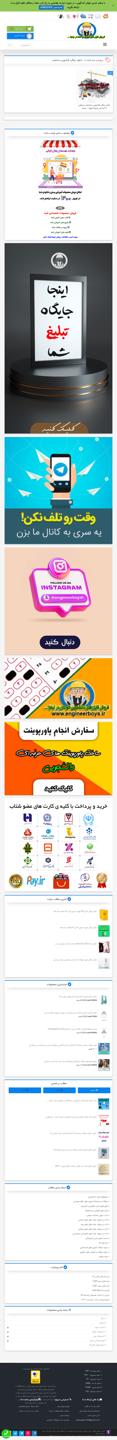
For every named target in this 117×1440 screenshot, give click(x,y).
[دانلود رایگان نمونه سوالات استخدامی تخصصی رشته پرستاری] (103, 963)
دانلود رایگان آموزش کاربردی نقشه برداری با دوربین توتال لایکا (75, 1149)
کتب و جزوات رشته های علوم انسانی (93, 1220)
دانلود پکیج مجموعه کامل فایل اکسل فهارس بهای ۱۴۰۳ (77, 996)
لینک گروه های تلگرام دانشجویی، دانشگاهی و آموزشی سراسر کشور (73, 1100)
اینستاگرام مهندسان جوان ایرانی (89, 1411)
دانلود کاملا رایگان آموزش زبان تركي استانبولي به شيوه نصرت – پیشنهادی (71, 1116)
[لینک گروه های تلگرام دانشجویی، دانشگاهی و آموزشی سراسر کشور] (103, 1104)
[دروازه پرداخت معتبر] (35, 1382)
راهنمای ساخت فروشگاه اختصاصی (58, 1420)
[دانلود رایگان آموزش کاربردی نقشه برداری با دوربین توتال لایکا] (103, 1153)
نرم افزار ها (103, 1243)
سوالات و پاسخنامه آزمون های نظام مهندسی (90, 1201)
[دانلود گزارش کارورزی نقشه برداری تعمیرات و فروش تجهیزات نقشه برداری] (103, 1016)
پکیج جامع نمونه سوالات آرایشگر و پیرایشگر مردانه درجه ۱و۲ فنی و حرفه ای (70, 1061)
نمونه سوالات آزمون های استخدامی (94, 1247)
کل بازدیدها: (104, 1290)
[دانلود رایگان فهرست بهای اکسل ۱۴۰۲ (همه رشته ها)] (103, 931)
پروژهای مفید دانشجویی (98, 1197)
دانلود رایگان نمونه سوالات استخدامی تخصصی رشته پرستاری (75, 960)
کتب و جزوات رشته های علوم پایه (94, 1224)
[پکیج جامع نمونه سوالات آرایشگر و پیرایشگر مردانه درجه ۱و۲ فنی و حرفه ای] (103, 1065)
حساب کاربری (19, 35)
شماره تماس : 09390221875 (51, 7)
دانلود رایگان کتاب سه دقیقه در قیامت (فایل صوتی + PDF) (76, 1166)
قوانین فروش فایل (63, 1406)
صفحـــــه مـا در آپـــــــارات (29, 1411)
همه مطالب (103, 1256)
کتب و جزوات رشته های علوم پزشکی (93, 1229)
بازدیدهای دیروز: (103, 1285)
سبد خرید (17, 28)
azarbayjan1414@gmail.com (88, 1420)
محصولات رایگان (98, 1331)
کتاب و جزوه (99, 1327)
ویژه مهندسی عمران (97, 1340)
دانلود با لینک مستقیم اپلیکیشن (28, 1406)
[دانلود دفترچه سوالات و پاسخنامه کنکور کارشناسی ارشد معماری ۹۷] (103, 1136)
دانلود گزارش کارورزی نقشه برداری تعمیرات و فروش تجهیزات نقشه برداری (70, 1012)
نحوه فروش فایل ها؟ (96, 1344)
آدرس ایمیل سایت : (93, 1415)
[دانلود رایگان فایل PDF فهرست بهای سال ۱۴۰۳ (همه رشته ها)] (103, 914)
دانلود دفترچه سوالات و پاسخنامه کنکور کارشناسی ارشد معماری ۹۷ (73, 1133)
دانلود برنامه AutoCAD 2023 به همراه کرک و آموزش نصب (76, 943)
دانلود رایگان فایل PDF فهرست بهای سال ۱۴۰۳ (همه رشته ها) (75, 911)
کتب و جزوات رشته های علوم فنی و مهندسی (90, 1233)
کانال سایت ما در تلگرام (92, 1406)
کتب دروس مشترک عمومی (97, 1215)
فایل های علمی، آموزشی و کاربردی (94, 1206)
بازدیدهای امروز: (103, 1281)
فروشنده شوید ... (63, 1415)
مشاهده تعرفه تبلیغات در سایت (59, 1411)
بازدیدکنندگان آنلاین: (101, 1276)
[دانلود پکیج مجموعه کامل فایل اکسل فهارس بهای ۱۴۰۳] (103, 1000)
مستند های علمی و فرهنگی (97, 1238)
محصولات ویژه (98, 1336)
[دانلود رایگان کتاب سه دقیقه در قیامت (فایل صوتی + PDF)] (103, 1169)
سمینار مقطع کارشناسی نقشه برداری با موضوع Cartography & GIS (72, 1029)
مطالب (101, 1323)
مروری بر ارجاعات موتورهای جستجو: (96, 1295)
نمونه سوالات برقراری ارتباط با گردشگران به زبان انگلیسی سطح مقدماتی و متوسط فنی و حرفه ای (63, 1045)
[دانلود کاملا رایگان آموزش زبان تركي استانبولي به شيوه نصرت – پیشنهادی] (103, 1120)
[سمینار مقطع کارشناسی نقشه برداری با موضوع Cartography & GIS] (103, 1032)
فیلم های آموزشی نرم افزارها (96, 1210)
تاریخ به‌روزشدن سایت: (101, 1299)
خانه (102, 1318)
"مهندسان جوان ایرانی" (81, 1431)
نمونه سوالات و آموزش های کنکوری (94, 1252)
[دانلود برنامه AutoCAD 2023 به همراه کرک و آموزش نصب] (103, 947)
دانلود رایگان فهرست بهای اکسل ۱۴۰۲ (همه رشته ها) (78, 927)
